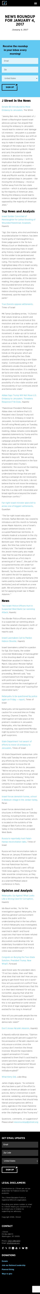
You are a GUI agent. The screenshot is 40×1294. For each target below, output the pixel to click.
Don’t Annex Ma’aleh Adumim (15, 1028)
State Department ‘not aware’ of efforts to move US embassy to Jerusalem (17, 745)
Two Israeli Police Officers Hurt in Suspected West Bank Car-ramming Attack (18, 609)
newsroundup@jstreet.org (26, 1122)
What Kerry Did (9, 1077)
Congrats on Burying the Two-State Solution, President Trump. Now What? (18, 960)
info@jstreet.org (13, 1243)
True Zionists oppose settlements (17, 304)
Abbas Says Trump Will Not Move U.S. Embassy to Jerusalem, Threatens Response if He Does (19, 398)
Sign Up (10, 87)
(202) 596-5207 (14, 1241)
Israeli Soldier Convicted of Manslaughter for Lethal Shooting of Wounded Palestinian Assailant (18, 219)
